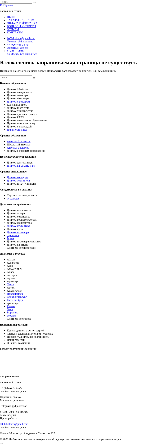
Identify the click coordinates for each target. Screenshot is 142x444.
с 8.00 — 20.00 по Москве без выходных (22, 52)
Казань (11, 306)
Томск (10, 284)
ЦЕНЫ (11, 16)
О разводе (13, 198)
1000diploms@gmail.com (14, 424)
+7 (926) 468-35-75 (18, 44)
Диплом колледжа (17, 177)
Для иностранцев (17, 129)
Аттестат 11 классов (18, 141)
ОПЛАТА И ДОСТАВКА (22, 23)
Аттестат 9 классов (18, 147)
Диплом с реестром (18, 101)
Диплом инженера (18, 232)
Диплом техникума (18, 180)
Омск (10, 309)
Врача (10, 238)
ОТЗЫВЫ (13, 29)
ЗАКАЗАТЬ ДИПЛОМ (20, 20)
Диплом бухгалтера (18, 225)
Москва (11, 315)
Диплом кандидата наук (21, 165)
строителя (13, 235)
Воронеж (12, 312)
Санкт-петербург (17, 296)
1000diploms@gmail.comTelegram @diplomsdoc (21, 40)
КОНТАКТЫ (15, 32)
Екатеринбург (15, 300)
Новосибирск (15, 293)
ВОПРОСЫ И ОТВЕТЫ (21, 26)
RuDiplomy (6, 5)
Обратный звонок (17, 47)
